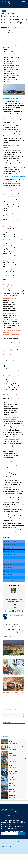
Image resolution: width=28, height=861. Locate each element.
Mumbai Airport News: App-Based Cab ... (16, 794)
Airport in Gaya (7, 571)
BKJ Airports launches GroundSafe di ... (15, 770)
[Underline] (8, 714)
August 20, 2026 (13, 761)
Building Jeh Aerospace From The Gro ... (17, 776)
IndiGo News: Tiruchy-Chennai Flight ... (17, 782)
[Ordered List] (12, 714)
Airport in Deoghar (8, 551)
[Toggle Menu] (23, 2)
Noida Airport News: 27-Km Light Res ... (16, 788)
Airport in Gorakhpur (9, 580)
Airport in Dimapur (9, 561)
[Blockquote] (15, 714)
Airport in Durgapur (9, 567)
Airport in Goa (7, 574)
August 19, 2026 (13, 773)
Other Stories (4, 736)
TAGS (5, 614)
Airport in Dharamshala (10, 554)
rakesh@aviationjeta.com (15, 826)
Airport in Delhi (8, 548)
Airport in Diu (7, 564)
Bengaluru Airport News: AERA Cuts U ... (13, 656)
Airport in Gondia (8, 577)
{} (21, 714)
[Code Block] (17, 714)
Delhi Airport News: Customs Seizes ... (17, 764)
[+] (23, 714)
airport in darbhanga (16, 615)
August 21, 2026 (12, 749)
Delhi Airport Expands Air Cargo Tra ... (18, 758)
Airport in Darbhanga (9, 541)
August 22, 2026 (13, 743)
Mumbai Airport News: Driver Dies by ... (13, 693)
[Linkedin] (15, 607)
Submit (21, 834)
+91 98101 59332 (13, 829)
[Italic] (6, 714)
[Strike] (10, 714)
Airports (4, 10)
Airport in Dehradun (9, 544)
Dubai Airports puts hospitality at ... (12, 674)
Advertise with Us (7, 846)
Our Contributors (6, 851)
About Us (4, 843)
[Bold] (4, 714)
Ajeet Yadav (4, 27)
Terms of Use (5, 849)
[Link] (19, 714)
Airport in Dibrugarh (9, 557)
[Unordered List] (13, 714)
